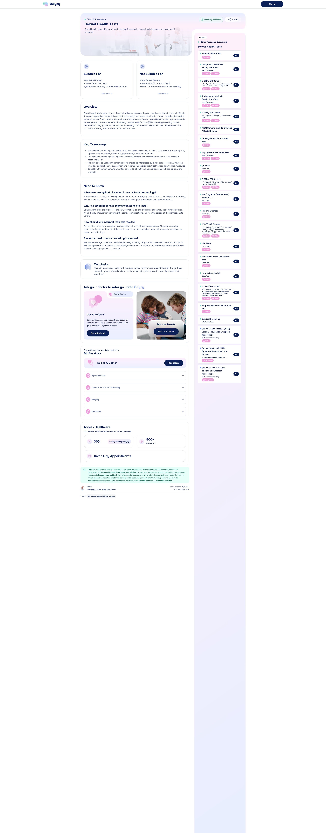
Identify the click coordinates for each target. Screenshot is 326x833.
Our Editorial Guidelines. (163, 480)
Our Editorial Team (142, 480)
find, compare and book (108, 475)
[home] (51, 4)
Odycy (91, 469)
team (119, 469)
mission (132, 472)
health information (118, 472)
